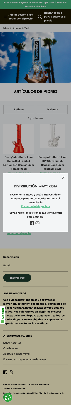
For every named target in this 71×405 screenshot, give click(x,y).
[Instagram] (37, 223)
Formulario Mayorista (35, 206)
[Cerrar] (63, 177)
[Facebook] (32, 223)
